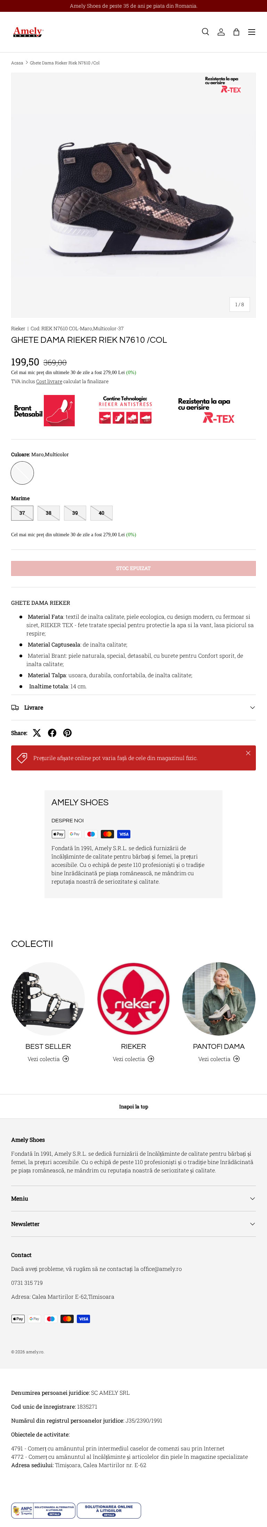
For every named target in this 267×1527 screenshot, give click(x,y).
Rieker (18, 328)
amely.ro (34, 1351)
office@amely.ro (161, 1268)
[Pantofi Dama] (219, 999)
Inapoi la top (133, 1106)
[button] (236, 32)
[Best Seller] (48, 999)
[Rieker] (133, 999)
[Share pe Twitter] (36, 733)
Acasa (17, 63)
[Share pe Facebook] (52, 733)
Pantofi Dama (219, 1046)
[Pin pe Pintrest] (67, 733)
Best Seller (48, 1046)
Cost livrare (49, 381)
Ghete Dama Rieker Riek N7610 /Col (65, 63)
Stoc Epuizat (133, 568)
